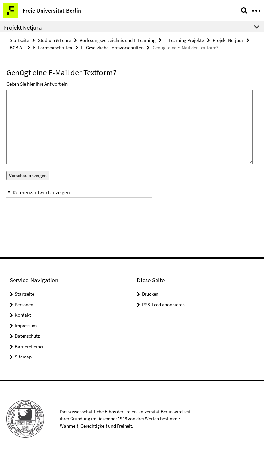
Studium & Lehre (54, 40)
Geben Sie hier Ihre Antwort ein (37, 84)
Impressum (26, 325)
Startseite (19, 40)
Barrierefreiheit (30, 346)
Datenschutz (27, 336)
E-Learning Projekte (184, 40)
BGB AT (17, 47)
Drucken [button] (150, 294)
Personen (24, 304)
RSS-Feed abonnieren (163, 304)
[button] (79, 192)
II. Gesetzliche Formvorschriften (112, 47)
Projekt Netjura (228, 40)
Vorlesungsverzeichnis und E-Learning (118, 40)
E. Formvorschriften (52, 47)
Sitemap (23, 357)
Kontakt (23, 315)
